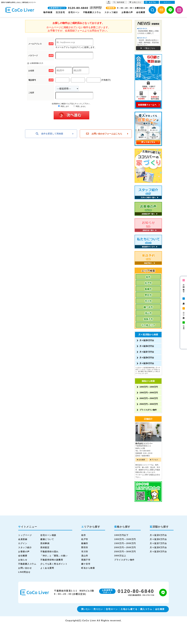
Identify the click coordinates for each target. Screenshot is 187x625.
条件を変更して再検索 (52, 133)
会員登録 (22, 539)
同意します (64, 106)
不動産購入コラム (92, 12)
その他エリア (148, 325)
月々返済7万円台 (146, 352)
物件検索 (47, 12)
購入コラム (146, 609)
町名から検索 (88, 568)
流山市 (148, 313)
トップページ (25, 535)
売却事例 (44, 543)
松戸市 (148, 283)
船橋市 (148, 289)
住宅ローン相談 (48, 535)
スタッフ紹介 (111, 12)
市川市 (148, 301)
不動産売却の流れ (49, 551)
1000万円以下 (121, 535)
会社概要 (140, 12)
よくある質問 (47, 568)
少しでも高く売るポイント (53, 564)
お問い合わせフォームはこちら (107, 133)
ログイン (22, 543)
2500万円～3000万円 (148, 404)
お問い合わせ (184, 287)
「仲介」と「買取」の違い (53, 555)
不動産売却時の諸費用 (51, 560)
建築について (47, 539)
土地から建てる (129, 609)
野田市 (148, 295)
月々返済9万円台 (146, 363)
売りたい (98, 609)
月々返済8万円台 (146, 357)
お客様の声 (127, 12)
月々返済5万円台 (146, 340)
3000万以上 (120, 555)
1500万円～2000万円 (148, 392)
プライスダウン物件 (148, 410)
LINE (184, 327)
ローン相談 (184, 313)
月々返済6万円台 (146, 346)
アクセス (155, 460)
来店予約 (184, 301)
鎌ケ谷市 (148, 307)
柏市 (148, 277)
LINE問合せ (24, 572)
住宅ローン (74, 12)
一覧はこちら (149, 48)
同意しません (80, 106)
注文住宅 (60, 12)
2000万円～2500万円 (148, 398)
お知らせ (22, 560)
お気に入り (136, 2)
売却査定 (44, 547)
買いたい (86, 609)
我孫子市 (148, 319)
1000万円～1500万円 (148, 387)
